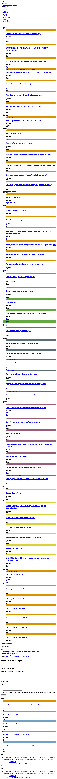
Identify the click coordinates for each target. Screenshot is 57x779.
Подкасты (12, 202)
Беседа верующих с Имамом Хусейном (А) (21, 395)
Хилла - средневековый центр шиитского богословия (24, 120)
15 (6, 100)
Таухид (41, 759)
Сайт (2, 689)
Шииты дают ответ (8, 17)
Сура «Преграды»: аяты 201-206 (17, 608)
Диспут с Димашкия (13, 197)
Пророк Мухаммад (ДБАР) (32, 759)
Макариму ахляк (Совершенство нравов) (20, 517)
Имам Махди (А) (42, 757)
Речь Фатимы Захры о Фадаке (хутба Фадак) (21, 374)
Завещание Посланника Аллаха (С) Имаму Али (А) (23, 353)
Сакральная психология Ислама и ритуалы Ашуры (23, 33)
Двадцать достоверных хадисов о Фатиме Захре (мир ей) (26, 383)
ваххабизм (45, 759)
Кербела (18, 759)
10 (6, 426)
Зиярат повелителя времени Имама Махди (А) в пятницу (26, 313)
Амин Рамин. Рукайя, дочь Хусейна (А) (19, 220)
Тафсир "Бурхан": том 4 (14, 493)
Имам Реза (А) (49, 757)
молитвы (2, 761)
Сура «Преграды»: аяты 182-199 (17, 618)
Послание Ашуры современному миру (19, 143)
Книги (5, 14)
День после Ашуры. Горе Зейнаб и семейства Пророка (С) (26, 254)
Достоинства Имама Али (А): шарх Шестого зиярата (24, 106)
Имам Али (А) (33, 757)
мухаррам (6, 761)
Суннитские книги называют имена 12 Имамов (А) (23, 467)
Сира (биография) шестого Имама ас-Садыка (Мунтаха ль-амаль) (29, 184)
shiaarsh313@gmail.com (25, 777)
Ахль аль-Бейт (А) (16, 757)
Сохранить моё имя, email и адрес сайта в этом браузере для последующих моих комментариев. (28, 692)
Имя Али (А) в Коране (13, 433)
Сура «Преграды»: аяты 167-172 (17, 637)
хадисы (18, 762)
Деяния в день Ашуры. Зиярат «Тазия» (20, 291)
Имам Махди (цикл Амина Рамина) (18, 84)
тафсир (12, 761)
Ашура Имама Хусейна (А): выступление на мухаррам (24, 264)
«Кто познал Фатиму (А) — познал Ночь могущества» (25, 363)
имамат (52, 759)
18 (6, 483)
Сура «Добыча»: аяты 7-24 (15, 589)
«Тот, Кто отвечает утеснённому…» (18, 330)
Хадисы (5, 11)
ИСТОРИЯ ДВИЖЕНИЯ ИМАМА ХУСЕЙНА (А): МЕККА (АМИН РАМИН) (29, 72)
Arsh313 (4, 777)
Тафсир (5, 15)
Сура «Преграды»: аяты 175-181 (17, 627)
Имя (2, 684)
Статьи (5, 3)
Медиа (7, 202)
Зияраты (8, 8)
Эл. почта (3, 687)
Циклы (5, 2)
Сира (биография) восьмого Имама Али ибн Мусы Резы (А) (26, 175)
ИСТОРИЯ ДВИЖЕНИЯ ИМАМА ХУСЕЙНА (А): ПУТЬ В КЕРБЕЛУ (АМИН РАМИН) (21, 652)
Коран (22, 759)
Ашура (24, 757)
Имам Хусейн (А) (10, 759)
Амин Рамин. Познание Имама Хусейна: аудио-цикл (24, 95)
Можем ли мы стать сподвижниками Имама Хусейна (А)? (26, 61)
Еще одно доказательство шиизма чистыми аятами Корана (27, 479)
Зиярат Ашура (11, 302)
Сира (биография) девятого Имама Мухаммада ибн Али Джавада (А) (30, 165)
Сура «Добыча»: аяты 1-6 (15, 598)
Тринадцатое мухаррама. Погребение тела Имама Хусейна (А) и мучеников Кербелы (24, 745)
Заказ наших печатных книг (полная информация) (23, 537)
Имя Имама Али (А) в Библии (16, 456)
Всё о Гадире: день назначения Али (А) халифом (23, 422)
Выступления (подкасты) (10, 5)
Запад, (27, 757)
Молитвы (6, 6)
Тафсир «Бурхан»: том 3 (14, 548)
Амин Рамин (5, 757)
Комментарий (4, 681)
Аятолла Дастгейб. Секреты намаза (18, 527)
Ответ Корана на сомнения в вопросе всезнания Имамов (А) (27, 407)
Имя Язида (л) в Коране (14, 133)
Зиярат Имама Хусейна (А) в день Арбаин (20, 276)
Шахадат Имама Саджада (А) (16, 210)
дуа (48, 759)
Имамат (5, 12)
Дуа (7, 9)
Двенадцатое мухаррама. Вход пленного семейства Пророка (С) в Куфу (31, 244)
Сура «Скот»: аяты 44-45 (14, 574)
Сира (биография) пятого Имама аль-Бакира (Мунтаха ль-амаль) (29, 154)
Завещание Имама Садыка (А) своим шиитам (22, 343)
